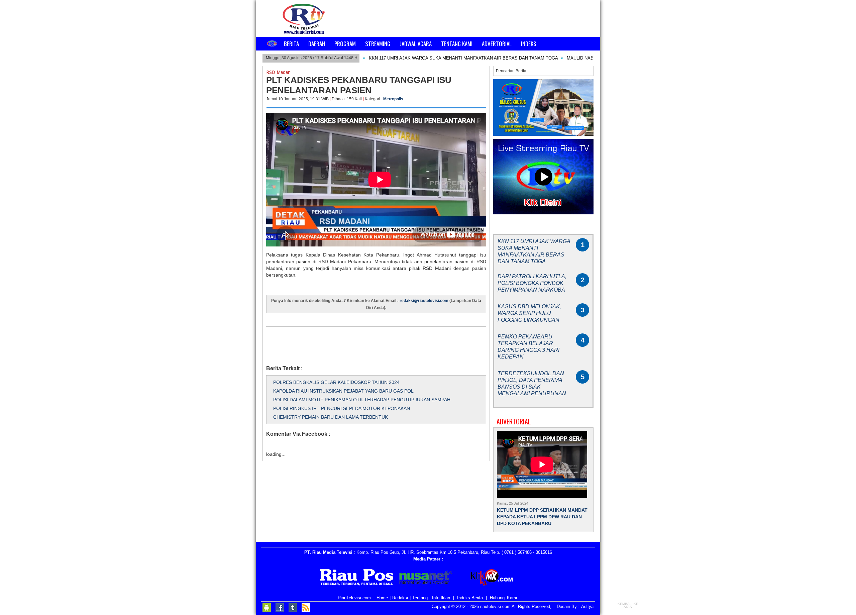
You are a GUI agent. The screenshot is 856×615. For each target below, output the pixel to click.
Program (345, 43)
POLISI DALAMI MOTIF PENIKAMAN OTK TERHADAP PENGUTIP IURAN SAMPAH (361, 399)
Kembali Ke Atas (628, 605)
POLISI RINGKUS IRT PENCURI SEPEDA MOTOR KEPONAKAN (341, 408)
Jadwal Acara (416, 43)
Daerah (316, 43)
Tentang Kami (456, 43)
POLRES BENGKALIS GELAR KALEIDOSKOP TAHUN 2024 (336, 382)
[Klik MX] (497, 578)
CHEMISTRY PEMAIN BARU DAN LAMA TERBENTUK (330, 417)
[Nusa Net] (425, 578)
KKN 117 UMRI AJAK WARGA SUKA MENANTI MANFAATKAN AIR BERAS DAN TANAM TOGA (463, 58)
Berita (291, 43)
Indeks (528, 43)
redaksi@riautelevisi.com (424, 300)
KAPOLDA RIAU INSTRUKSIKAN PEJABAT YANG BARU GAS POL (343, 391)
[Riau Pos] (356, 578)
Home (382, 597)
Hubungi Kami (503, 597)
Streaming (377, 43)
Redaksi (400, 597)
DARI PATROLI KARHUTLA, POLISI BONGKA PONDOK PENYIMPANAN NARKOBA (532, 283)
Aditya (587, 606)
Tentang (420, 597)
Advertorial (497, 43)
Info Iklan (441, 597)
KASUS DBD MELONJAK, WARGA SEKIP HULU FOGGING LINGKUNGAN (529, 313)
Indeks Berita (470, 597)
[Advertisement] (388, 342)
